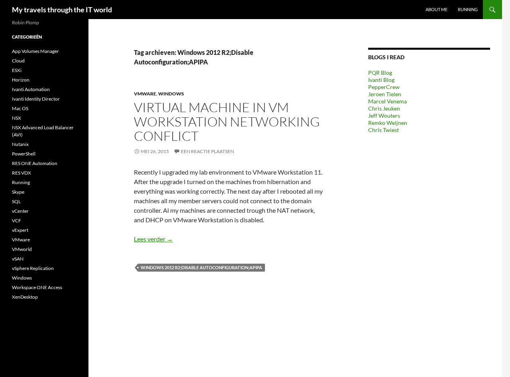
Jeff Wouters (384, 115)
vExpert (20, 230)
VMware (145, 94)
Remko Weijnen (387, 122)
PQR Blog (380, 72)
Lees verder (153, 239)
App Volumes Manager (35, 51)
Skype (18, 192)
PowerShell (23, 154)
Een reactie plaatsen (207, 151)
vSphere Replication (33, 268)
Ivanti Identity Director (36, 99)
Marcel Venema (387, 101)
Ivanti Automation (31, 89)
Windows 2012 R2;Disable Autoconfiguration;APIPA (201, 267)
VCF (16, 220)
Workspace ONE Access (37, 287)
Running (468, 9)
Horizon (20, 80)
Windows (171, 94)
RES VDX (21, 173)
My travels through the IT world (62, 9)
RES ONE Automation (34, 163)
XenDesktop (25, 297)
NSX (16, 118)
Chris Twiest (383, 129)
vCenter (20, 211)
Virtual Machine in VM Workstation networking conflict (227, 121)
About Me (436, 9)
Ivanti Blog (381, 79)
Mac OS (20, 108)
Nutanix (20, 144)
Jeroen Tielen (384, 94)
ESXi (17, 70)
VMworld (22, 249)
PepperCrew (384, 87)
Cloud (18, 61)
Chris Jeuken (384, 108)
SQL (16, 201)
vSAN (18, 259)
